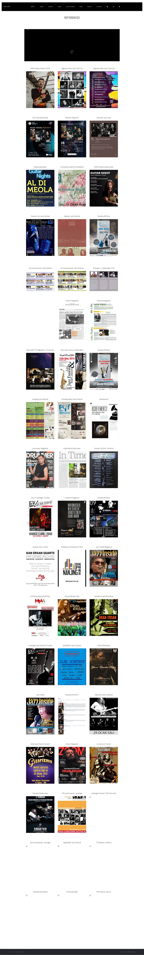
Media (41, 6)
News (59, 6)
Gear (81, 6)
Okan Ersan (6, 6)
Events (89, 6)
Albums (50, 6)
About (33, 6)
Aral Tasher (131, 951)
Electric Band (70, 6)
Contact (99, 6)
